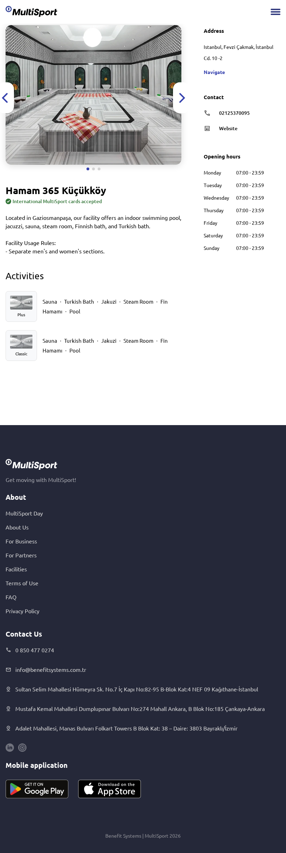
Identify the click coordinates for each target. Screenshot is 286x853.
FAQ (11, 596)
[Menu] (275, 12)
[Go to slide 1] (87, 169)
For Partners (21, 554)
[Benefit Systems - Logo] (31, 11)
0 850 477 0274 (34, 649)
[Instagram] (22, 747)
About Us (17, 527)
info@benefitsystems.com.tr (50, 669)
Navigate (214, 72)
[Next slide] (181, 97)
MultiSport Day (24, 513)
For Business (21, 540)
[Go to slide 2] (93, 169)
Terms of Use (22, 582)
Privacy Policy (22, 610)
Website (228, 128)
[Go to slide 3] (99, 169)
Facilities (16, 568)
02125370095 (234, 113)
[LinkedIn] (10, 747)
